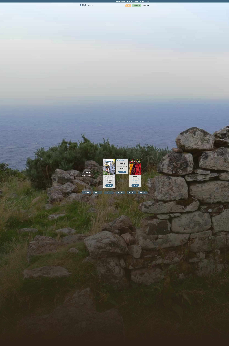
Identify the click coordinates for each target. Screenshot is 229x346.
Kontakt (142, 1)
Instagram (136, 1)
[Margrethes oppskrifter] (122, 160)
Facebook (130, 1)
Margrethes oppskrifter (122, 163)
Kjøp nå (109, 185)
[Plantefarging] (135, 167)
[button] (93, 5)
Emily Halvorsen (134, 178)
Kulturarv (86, 192)
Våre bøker (90, 5)
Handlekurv (137, 5)
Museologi (142, 192)
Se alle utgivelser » (86, 175)
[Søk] (128, 5)
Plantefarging (135, 177)
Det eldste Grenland (109, 177)
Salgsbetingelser (146, 5)
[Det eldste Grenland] (109, 167)
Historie (97, 192)
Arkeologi (131, 192)
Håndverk (120, 192)
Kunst (109, 192)
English (148, 1)
